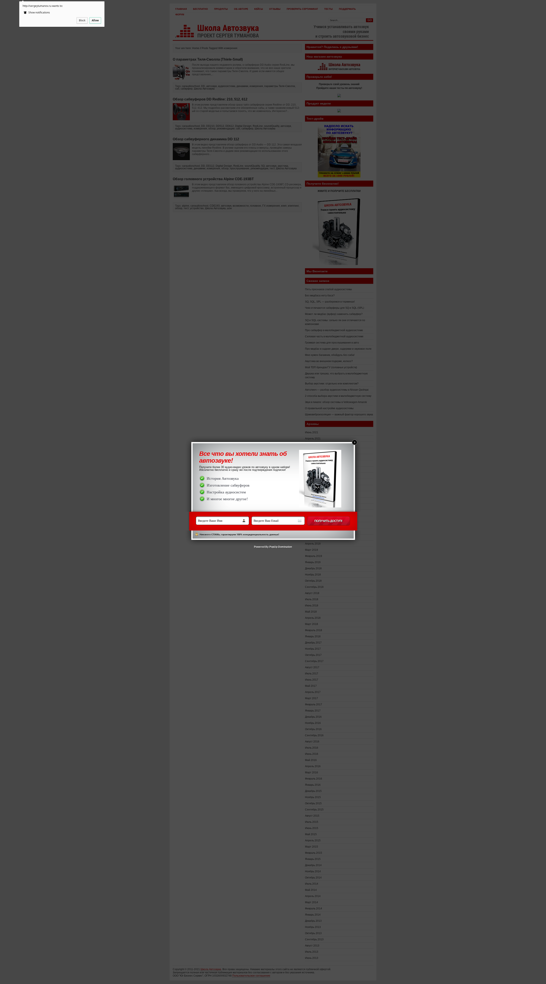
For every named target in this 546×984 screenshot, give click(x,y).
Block (82, 20)
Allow (95, 20)
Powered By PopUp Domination (273, 547)
